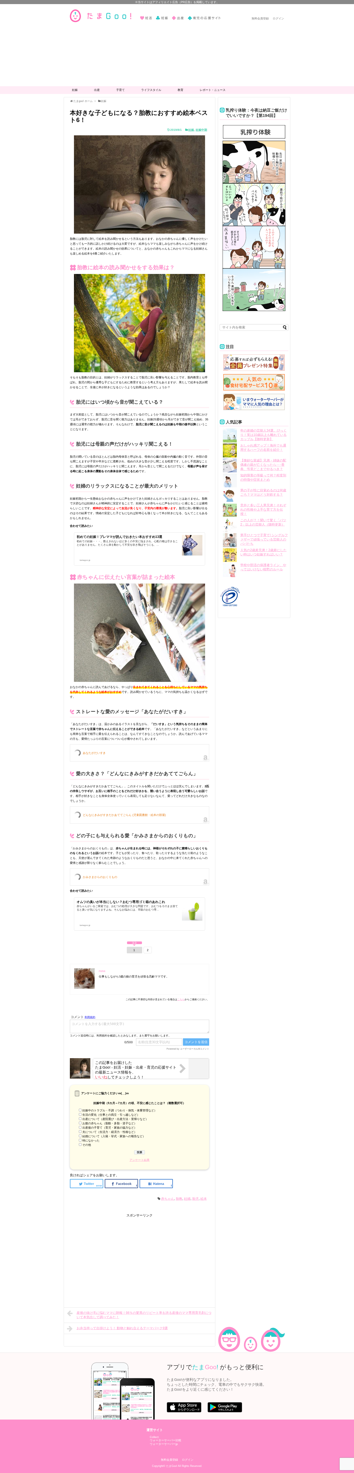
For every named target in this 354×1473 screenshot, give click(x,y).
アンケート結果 (139, 1160)
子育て (120, 90)
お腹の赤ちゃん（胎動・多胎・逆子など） (109, 1123)
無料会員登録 (260, 18)
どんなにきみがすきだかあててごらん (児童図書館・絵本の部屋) (124, 815)
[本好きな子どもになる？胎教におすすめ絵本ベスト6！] (156, 1183)
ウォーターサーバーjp (164, 1444)
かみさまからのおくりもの (100, 877)
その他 (86, 1144)
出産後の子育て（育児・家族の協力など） (109, 1127)
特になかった (91, 1140)
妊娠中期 (201, 129)
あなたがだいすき (94, 753)
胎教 (179, 1198)
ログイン (278, 18)
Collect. (154, 1437)
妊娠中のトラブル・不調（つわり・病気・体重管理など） (119, 1110)
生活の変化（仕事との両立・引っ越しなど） (111, 1114)
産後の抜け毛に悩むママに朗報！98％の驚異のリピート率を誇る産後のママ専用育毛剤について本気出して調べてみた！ (144, 1315)
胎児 (195, 1198)
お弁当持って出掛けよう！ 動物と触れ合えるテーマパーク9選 (122, 1328)
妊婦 (187, 1198)
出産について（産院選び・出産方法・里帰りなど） (115, 1119)
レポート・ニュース (213, 90)
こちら (181, 999)
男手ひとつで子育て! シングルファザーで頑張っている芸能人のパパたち (264, 539)
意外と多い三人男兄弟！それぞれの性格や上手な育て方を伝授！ (263, 509)
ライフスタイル (151, 90)
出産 (97, 90)
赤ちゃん (167, 1198)
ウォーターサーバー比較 (165, 1440)
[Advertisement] (177, 55)
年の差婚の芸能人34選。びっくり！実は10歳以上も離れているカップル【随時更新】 (263, 435)
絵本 (203, 1198)
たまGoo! (171, 1465)
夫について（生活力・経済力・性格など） (109, 1132)
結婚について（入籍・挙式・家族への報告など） (113, 1136)
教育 (180, 90)
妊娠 (75, 90)
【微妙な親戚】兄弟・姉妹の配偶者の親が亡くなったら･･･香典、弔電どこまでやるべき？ (263, 465)
